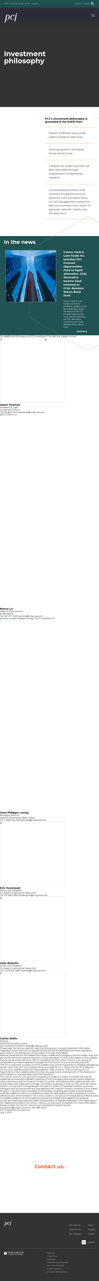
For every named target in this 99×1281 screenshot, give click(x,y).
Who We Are (74, 1225)
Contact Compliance (54, 1269)
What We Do (75, 1229)
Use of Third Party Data (55, 1265)
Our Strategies (75, 1234)
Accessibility (51, 1259)
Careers (91, 1234)
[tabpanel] (49, 291)
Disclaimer (51, 1253)
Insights (91, 1229)
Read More (82, 331)
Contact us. (49, 1166)
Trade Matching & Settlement (58, 1262)
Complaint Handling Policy (57, 1272)
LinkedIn (91, 1242)
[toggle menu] (93, 16)
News (90, 1225)
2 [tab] (48, 340)
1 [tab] (46, 340)
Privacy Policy (52, 1256)
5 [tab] (54, 340)
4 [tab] (52, 340)
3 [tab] (50, 340)
